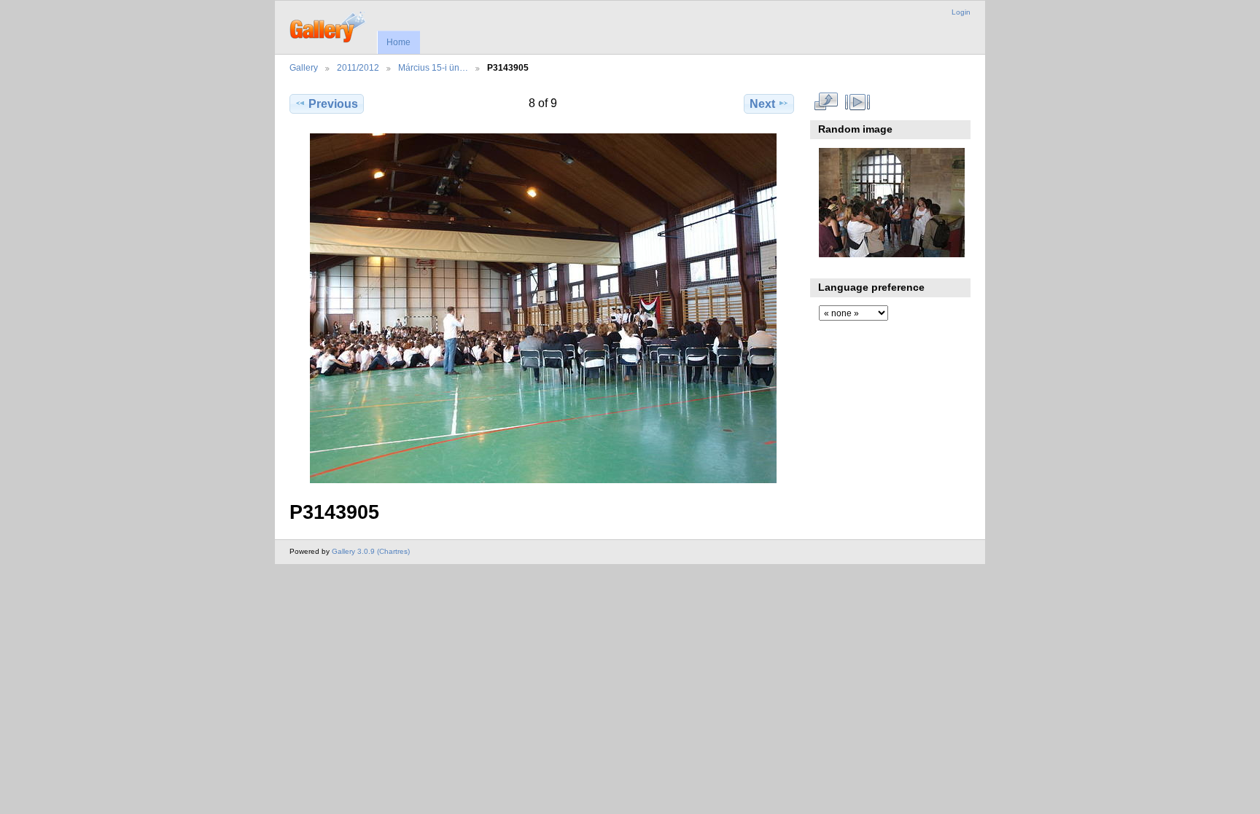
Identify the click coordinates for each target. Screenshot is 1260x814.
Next (762, 104)
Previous (333, 104)
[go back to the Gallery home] (328, 25)
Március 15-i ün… (433, 67)
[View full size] (543, 308)
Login (961, 12)
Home (398, 42)
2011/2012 (358, 67)
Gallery (303, 67)
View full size (826, 102)
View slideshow (858, 102)
